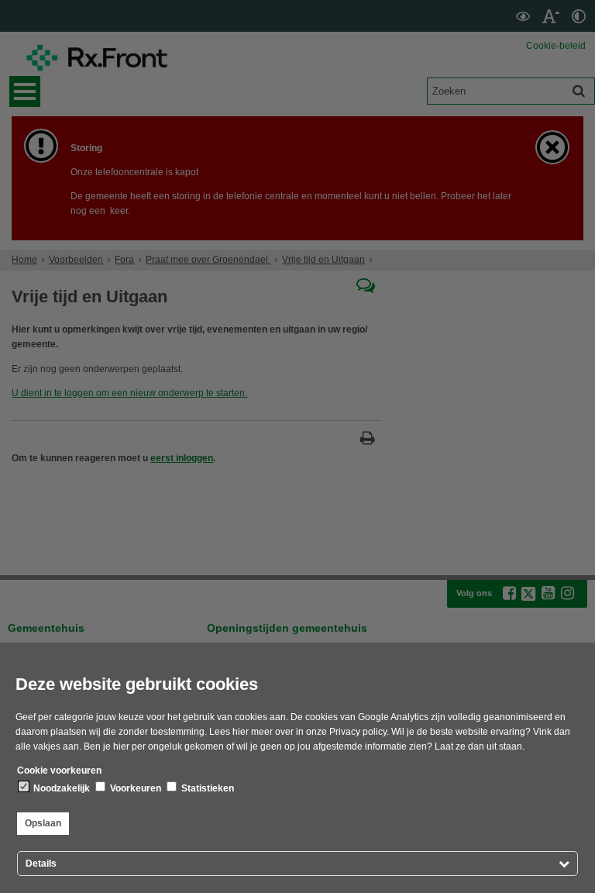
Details (41, 863)
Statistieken (206, 788)
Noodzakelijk (60, 788)
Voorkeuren (134, 788)
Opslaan (43, 823)
